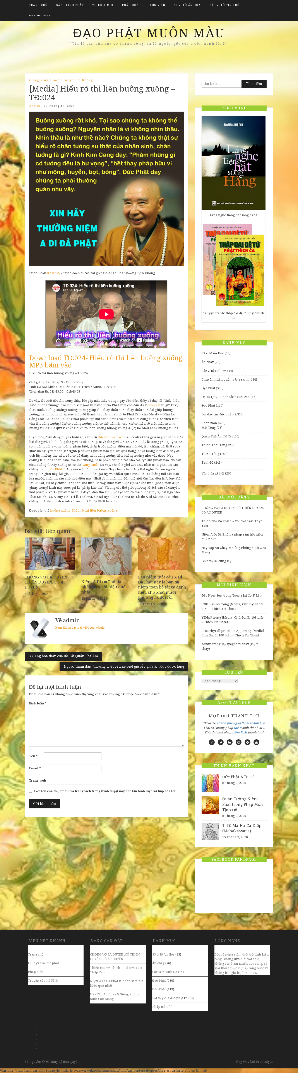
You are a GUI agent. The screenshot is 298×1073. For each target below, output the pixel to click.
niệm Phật (239, 732)
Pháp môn (130, 5)
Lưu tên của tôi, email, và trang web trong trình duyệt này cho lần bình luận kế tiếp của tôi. (105, 791)
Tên (33, 756)
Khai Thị (53, 273)
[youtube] (256, 742)
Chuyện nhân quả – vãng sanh (225, 379)
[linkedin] (230, 742)
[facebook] (212, 742)
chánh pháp (226, 723)
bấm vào (58, 365)
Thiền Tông (210, 454)
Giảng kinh (38, 80)
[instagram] (238, 742)
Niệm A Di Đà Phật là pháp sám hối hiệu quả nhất (103, 587)
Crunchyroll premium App (222, 631)
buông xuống (60, 510)
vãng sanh (90, 464)
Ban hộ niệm (40, 15)
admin (34, 106)
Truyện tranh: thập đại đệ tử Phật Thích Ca (233, 315)
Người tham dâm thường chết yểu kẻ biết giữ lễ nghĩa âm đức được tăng (124, 666)
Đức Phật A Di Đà (238, 777)
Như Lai (154, 405)
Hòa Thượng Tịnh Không (71, 80)
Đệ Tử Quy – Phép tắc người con (226, 397)
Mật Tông (209, 427)
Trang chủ (38, 5)
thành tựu (257, 723)
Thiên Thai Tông (214, 445)
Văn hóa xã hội (213, 473)
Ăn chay (208, 362)
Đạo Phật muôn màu (149, 33)
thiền (237, 728)
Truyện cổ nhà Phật (43, 980)
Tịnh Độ (207, 462)
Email (35, 768)
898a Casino (211, 604)
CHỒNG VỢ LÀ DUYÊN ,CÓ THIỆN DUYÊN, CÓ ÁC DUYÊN (50, 582)
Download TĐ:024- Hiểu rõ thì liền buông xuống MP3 (105, 361)
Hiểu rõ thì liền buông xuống (94, 510)
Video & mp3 (102, 5)
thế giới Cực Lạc (110, 437)
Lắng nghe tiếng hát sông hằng (233, 215)
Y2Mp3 (207, 617)
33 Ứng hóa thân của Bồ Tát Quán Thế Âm (63, 656)
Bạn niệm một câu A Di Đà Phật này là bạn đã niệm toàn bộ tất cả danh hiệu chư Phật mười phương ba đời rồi (162, 587)
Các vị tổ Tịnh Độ (224, 5)
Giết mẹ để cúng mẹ (216, 561)
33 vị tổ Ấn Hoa (187, 5)
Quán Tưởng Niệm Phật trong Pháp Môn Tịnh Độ (242, 804)
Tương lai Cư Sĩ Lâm (247, 595)
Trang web (37, 780)
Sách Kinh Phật (70, 5)
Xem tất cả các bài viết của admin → (82, 627)
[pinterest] (247, 742)
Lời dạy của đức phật (217, 414)
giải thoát (242, 723)
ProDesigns (264, 1061)
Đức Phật (55, 469)
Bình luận (37, 703)
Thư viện (157, 5)
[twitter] (221, 742)
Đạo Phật (208, 388)
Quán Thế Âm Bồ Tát (217, 436)
